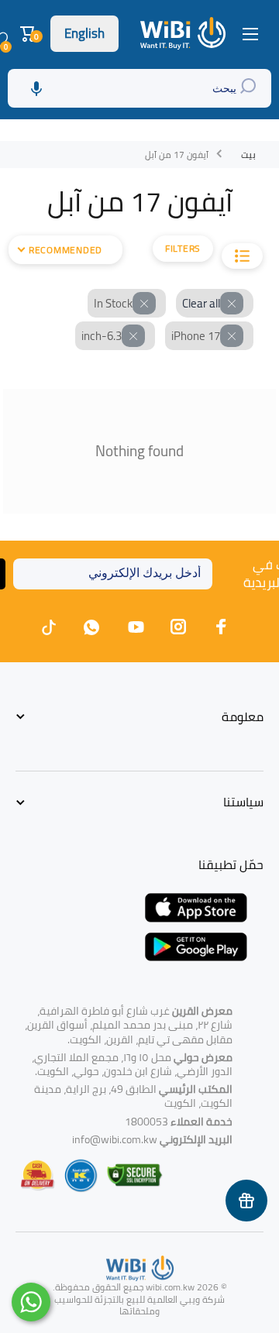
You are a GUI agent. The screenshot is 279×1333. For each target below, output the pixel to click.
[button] (30, 33)
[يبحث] (250, 88)
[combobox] (139, 88)
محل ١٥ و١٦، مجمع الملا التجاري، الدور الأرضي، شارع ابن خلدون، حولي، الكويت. (132, 1064)
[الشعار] (184, 33)
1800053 (146, 1121)
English (84, 33)
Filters (183, 248)
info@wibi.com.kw (114, 1139)
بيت (248, 155)
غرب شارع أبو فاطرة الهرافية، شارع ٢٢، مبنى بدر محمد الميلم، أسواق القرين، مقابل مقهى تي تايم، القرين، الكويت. (128, 1025)
